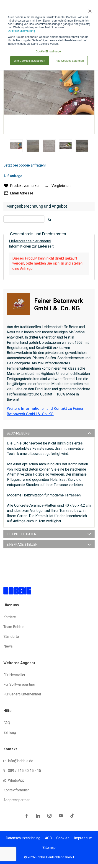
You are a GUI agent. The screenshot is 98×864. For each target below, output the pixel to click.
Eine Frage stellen (22, 544)
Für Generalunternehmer (22, 694)
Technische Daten (21, 534)
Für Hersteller (14, 675)
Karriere (9, 617)
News (8, 646)
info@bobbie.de (20, 761)
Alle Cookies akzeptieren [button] (29, 60)
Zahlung (9, 732)
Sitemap (49, 847)
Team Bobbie (13, 627)
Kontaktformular (16, 790)
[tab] (49, 433)
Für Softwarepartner (19, 684)
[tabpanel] (16, 146)
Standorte (11, 636)
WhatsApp (16, 780)
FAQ (6, 723)
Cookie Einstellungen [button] (49, 51)
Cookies (63, 838)
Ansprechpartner (16, 800)
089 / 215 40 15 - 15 (24, 770)
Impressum (83, 838)
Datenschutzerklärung (21, 30)
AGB (48, 838)
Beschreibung (18, 433)
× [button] (89, 9)
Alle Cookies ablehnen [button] (70, 60)
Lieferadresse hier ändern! (30, 241)
